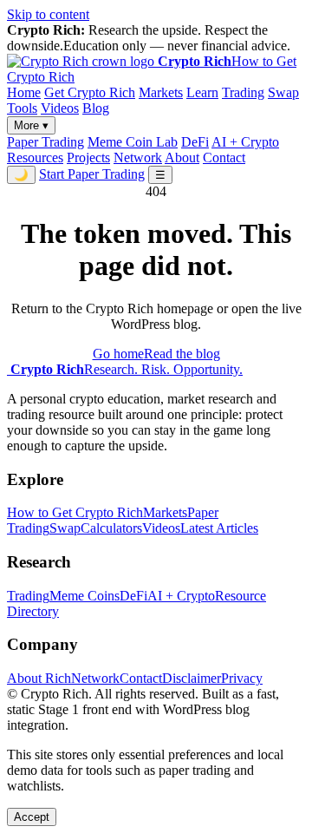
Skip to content (48, 14)
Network (138, 157)
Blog (95, 108)
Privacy (242, 678)
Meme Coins (84, 595)
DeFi (195, 141)
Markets (161, 92)
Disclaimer (191, 678)
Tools (22, 108)
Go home (118, 353)
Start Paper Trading (92, 174)
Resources (35, 157)
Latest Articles (219, 528)
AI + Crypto (245, 141)
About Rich (39, 678)
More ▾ (31, 125)
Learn (202, 92)
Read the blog (182, 353)
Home (24, 92)
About (182, 157)
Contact (224, 157)
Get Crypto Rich (89, 92)
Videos (60, 108)
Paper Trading (45, 141)
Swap (283, 92)
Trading (243, 92)
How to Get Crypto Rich (75, 512)
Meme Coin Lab (133, 141)
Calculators (111, 528)
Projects (88, 157)
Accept (31, 816)
